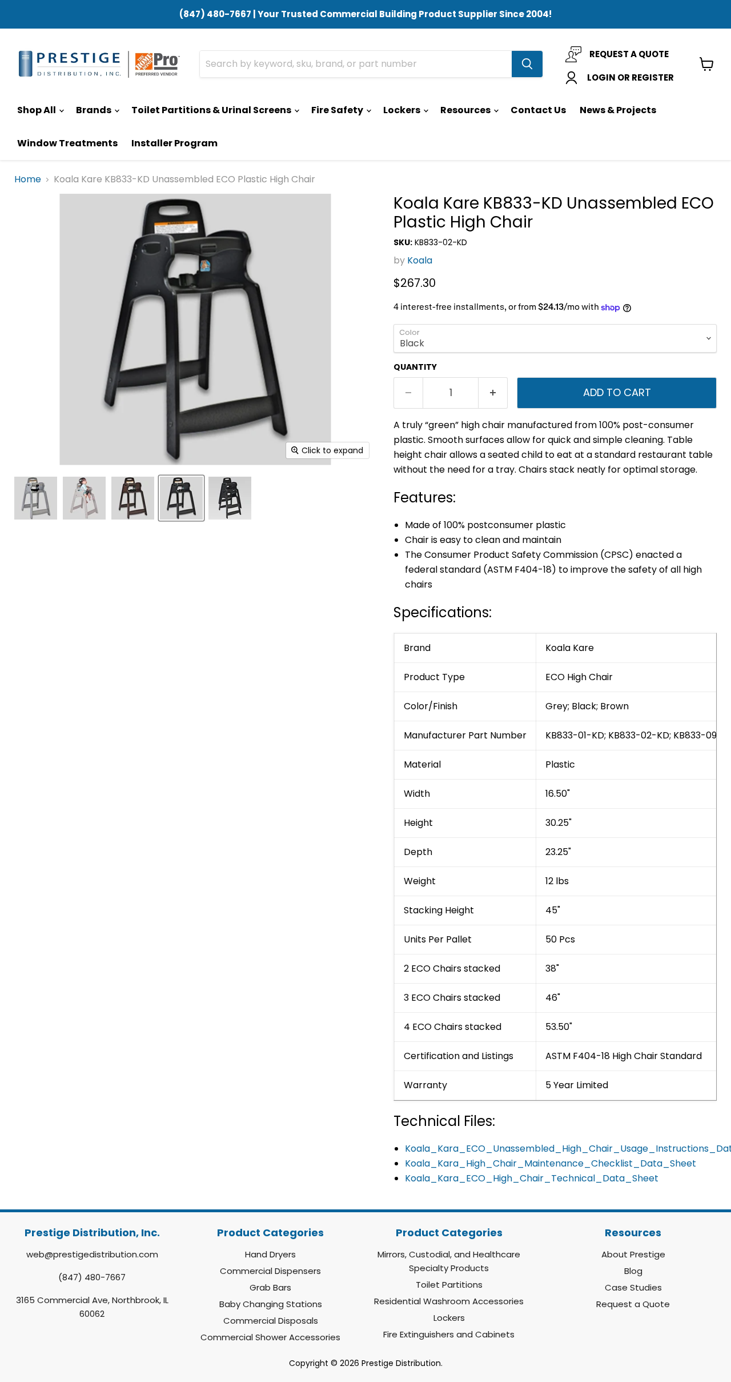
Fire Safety (338, 110)
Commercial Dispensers (270, 1271)
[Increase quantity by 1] (493, 393)
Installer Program (174, 143)
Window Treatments (67, 143)
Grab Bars (270, 1287)
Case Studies (633, 1287)
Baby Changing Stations (270, 1304)
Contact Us (538, 110)
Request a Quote (633, 1304)
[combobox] (356, 64)
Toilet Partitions (449, 1285)
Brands (94, 110)
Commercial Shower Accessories (270, 1337)
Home (27, 179)
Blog (633, 1271)
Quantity (415, 367)
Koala (419, 260)
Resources (466, 110)
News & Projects (618, 110)
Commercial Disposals (270, 1321)
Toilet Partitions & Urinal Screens (212, 110)
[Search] (527, 64)
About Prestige (633, 1254)
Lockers (402, 110)
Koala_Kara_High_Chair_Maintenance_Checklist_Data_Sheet (550, 1163)
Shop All (37, 110)
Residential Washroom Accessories (449, 1301)
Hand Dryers (270, 1254)
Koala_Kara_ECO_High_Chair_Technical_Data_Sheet (531, 1178)
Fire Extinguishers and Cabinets (449, 1334)
